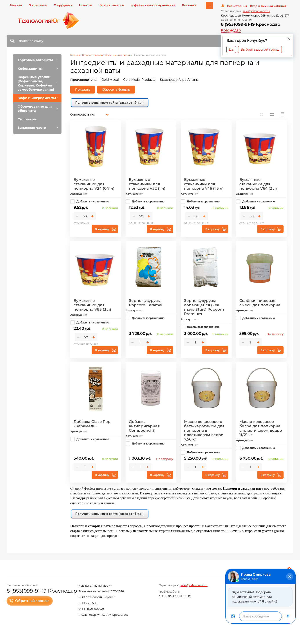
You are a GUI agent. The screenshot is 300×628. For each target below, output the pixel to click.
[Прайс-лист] (282, 114)
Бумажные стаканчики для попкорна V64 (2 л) (258, 184)
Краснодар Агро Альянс (179, 80)
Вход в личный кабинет (268, 6)
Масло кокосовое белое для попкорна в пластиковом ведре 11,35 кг (260, 428)
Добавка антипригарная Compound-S (144, 426)
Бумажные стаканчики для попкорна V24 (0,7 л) (94, 184)
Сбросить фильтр (116, 90)
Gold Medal (110, 80)
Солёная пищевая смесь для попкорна (259, 302)
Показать (82, 90)
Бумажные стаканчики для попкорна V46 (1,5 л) (204, 184)
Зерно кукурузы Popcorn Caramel (145, 302)
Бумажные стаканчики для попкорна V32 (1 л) (147, 184)
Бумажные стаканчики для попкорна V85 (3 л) (92, 305)
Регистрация (237, 6)
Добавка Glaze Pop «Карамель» (92, 423)
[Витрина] (261, 114)
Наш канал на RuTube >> (95, 585)
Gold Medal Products (139, 80)
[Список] (272, 114)
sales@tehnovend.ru (256, 11)
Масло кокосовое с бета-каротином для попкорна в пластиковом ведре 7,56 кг (204, 430)
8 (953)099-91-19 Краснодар (250, 24)
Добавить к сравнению (92, 201)
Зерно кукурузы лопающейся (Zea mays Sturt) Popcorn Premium (204, 307)
